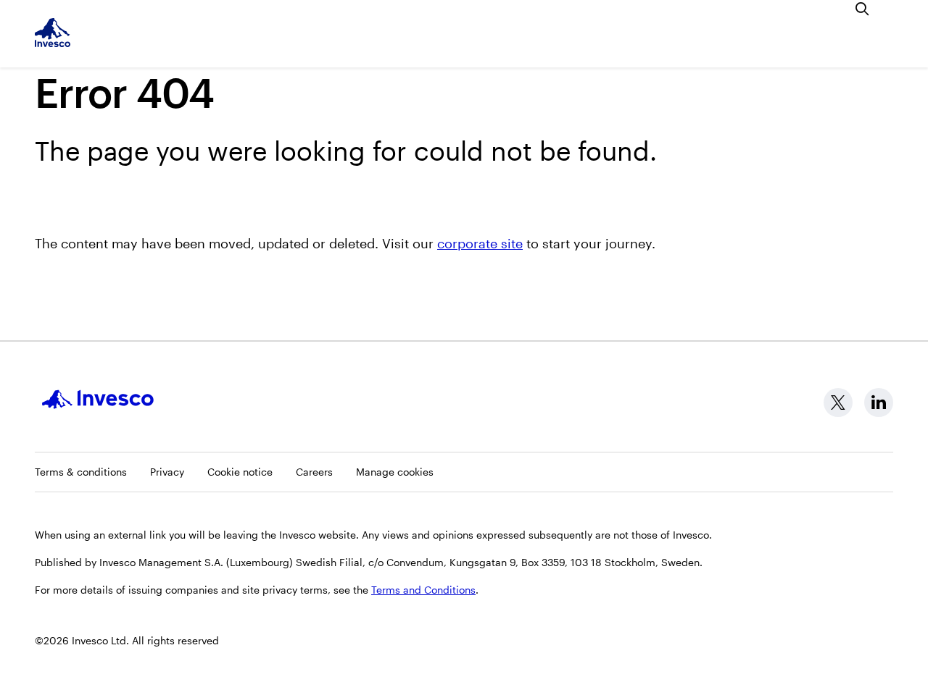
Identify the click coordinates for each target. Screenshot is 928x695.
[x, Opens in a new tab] (838, 402)
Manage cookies (395, 472)
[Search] (863, 8)
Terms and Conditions (423, 590)
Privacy (167, 472)
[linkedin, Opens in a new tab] (878, 402)
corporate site (480, 243)
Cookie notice (240, 472)
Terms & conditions (81, 472)
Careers (314, 472)
